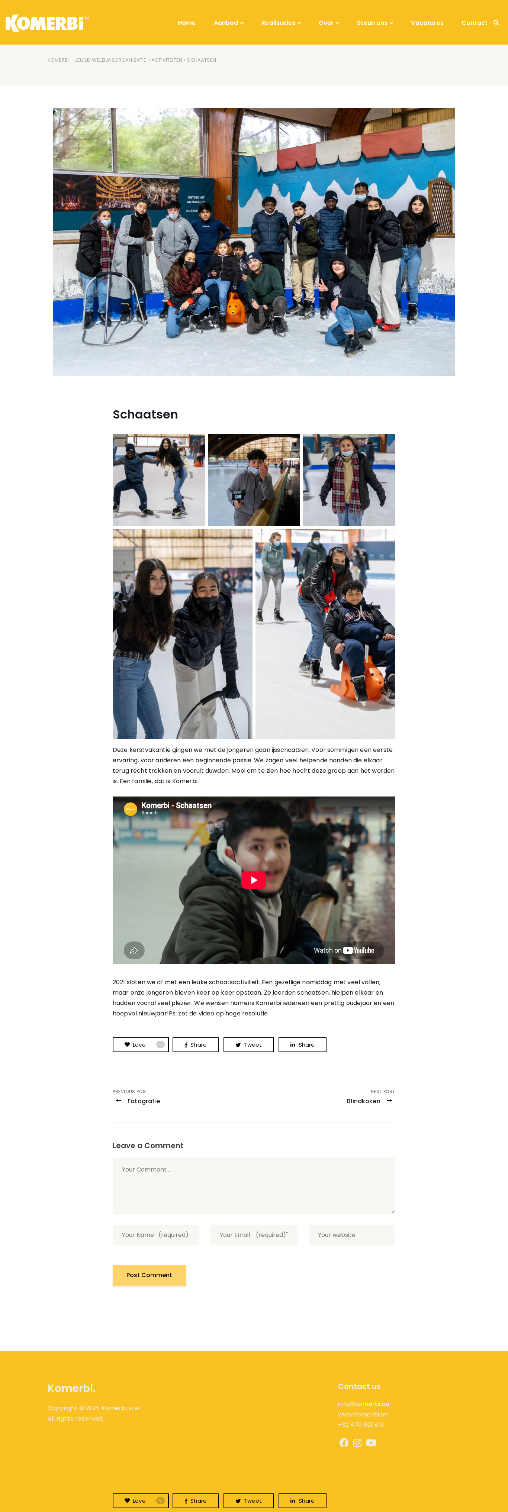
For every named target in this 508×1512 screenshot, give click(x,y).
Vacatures (427, 23)
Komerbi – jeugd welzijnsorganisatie (97, 60)
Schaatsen (145, 414)
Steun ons (372, 23)
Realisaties (278, 23)
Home (187, 23)
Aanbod (226, 23)
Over (326, 23)
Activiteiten (166, 60)
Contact (475, 23)
